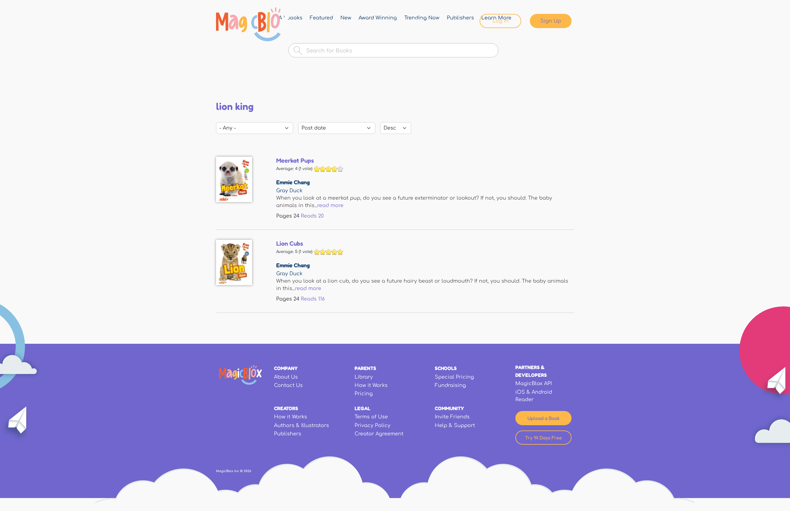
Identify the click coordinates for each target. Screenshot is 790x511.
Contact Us (288, 385)
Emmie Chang (293, 182)
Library (389, 21)
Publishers (287, 434)
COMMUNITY (449, 408)
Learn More (453, 21)
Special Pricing (454, 377)
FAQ (418, 21)
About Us (286, 377)
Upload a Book (543, 418)
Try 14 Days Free (543, 437)
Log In (501, 21)
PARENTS (365, 368)
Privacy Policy (372, 425)
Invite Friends (452, 417)
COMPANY (285, 368)
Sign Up (550, 21)
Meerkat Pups (295, 160)
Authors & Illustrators (301, 425)
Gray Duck (289, 190)
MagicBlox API (533, 383)
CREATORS (286, 408)
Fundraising (450, 385)
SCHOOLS (446, 368)
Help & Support (455, 425)
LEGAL (362, 408)
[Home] (253, 24)
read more (330, 205)
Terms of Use (371, 417)
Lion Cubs (289, 243)
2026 (247, 471)
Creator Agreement (379, 434)
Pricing (364, 394)
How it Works (371, 385)
